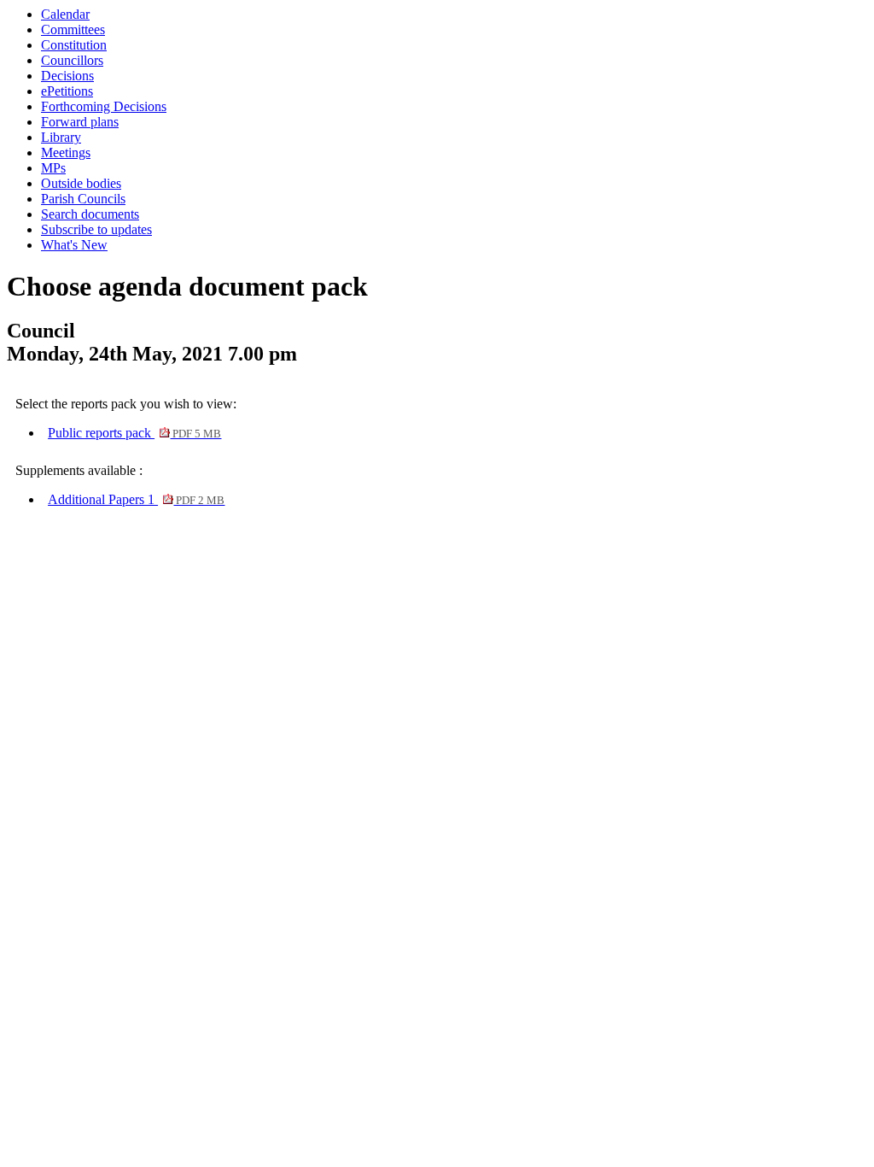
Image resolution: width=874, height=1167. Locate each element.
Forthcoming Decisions (103, 106)
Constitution (74, 45)
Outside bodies (81, 183)
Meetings (65, 152)
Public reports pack (134, 432)
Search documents (90, 214)
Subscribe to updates (96, 229)
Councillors (72, 60)
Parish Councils (83, 198)
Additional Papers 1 (136, 499)
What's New (74, 245)
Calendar (65, 14)
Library (61, 137)
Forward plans (80, 121)
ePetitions (67, 91)
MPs (53, 168)
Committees (73, 29)
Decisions (67, 75)
